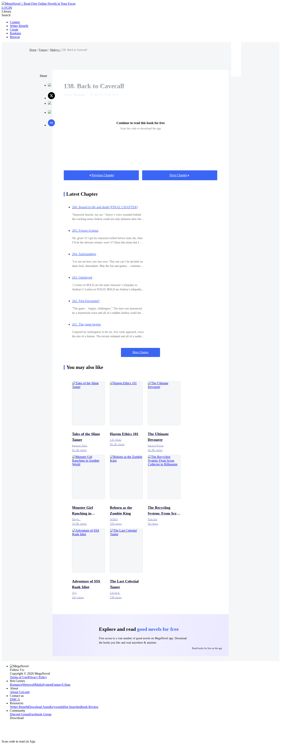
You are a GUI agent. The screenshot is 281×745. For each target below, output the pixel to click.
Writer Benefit (19, 26)
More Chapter (140, 352)
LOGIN (7, 7)
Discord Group (19, 714)
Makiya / (55, 49)
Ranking (15, 33)
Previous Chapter (103, 175)
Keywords (56, 707)
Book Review (89, 707)
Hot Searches (71, 707)
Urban (66, 684)
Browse (15, 37)
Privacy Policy (37, 677)
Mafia (39, 684)
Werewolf (28, 684)
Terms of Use (18, 677)
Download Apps (39, 707)
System (47, 684)
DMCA (15, 699)
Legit (26, 692)
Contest (15, 22)
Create (14, 29)
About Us (16, 692)
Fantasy (43, 49)
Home (32, 49)
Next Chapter (178, 175)
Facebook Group (40, 714)
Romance (16, 684)
